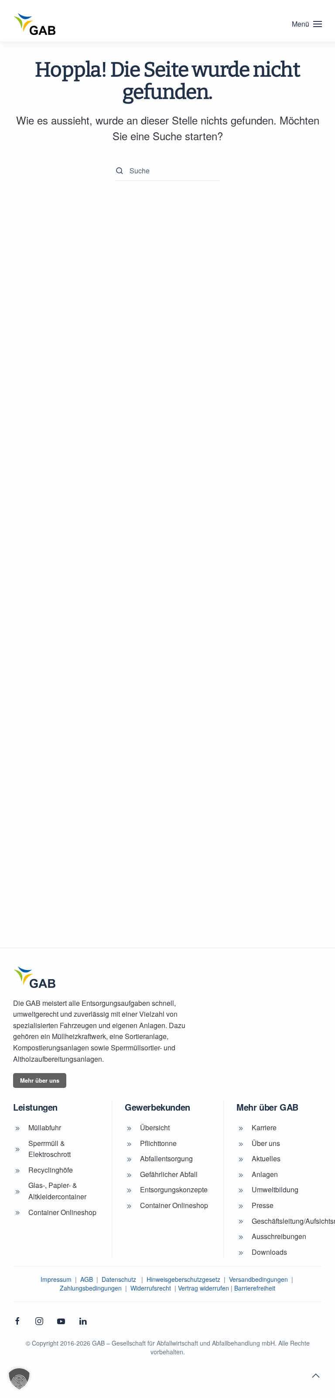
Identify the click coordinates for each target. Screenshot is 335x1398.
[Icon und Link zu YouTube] (61, 1320)
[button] (307, 24)
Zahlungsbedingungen (91, 1288)
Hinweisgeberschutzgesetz (183, 1279)
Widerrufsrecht (150, 1288)
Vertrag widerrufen (203, 1288)
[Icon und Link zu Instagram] (39, 1320)
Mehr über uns (39, 1080)
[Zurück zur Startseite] (35, 24)
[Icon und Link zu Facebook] (17, 1320)
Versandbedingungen (258, 1279)
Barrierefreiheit (254, 1288)
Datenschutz (119, 1279)
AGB (86, 1279)
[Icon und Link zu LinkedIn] (83, 1320)
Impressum (56, 1279)
